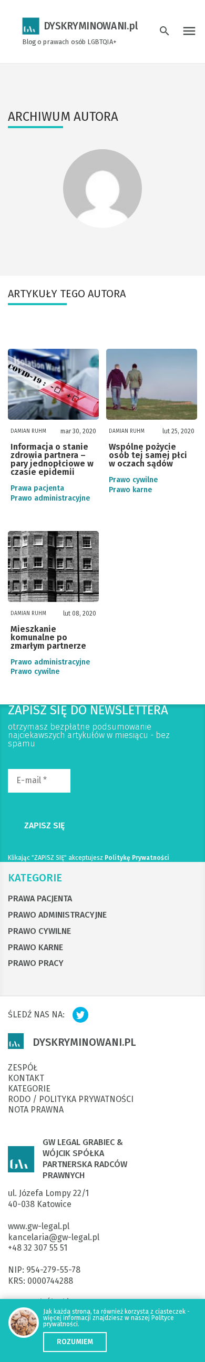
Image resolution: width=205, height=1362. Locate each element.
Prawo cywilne (133, 480)
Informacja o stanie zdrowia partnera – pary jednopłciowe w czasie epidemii (52, 460)
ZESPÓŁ (22, 1068)
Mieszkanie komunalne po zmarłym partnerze (48, 638)
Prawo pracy (36, 963)
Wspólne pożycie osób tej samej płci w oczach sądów (148, 456)
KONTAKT (26, 1078)
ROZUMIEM (75, 1341)
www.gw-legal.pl (38, 1226)
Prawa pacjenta (37, 488)
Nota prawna (36, 1110)
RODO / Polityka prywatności (71, 1099)
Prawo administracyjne (50, 498)
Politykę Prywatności (137, 857)
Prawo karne (130, 490)
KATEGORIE (35, 877)
